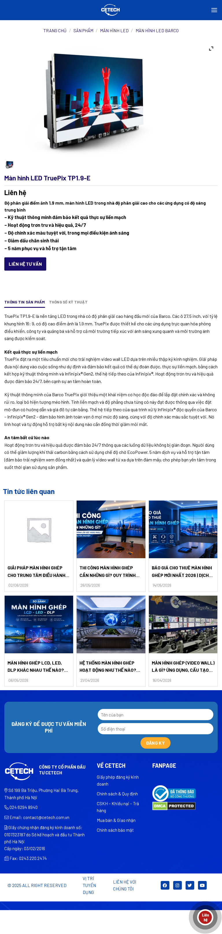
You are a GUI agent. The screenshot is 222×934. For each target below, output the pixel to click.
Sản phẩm (83, 30)
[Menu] (214, 10)
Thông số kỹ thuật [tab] (68, 302)
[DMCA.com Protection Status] (174, 805)
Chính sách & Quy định (117, 793)
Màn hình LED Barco (157, 30)
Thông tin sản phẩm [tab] (24, 302)
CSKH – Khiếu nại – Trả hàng (118, 807)
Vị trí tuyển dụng (89, 885)
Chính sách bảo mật (115, 830)
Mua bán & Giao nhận (116, 820)
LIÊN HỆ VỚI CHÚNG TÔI (124, 885)
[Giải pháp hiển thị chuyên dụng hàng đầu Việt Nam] (111, 10)
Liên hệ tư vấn (25, 264)
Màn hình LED (114, 30)
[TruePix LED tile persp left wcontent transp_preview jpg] (9, 164)
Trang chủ (54, 30)
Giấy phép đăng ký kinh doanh (118, 780)
